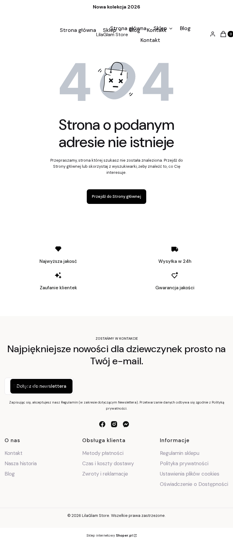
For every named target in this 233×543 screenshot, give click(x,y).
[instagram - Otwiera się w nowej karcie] (114, 424)
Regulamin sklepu (179, 453)
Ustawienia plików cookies (190, 473)
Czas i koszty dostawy (108, 463)
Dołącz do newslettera (41, 386)
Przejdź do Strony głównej (116, 196)
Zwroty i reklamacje (105, 473)
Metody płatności (102, 453)
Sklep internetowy (109, 535)
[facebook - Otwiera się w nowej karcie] (102, 424)
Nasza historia (21, 463)
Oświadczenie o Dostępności (194, 484)
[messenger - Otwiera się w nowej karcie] (126, 424)
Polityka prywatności (184, 463)
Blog (10, 473)
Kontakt (13, 453)
